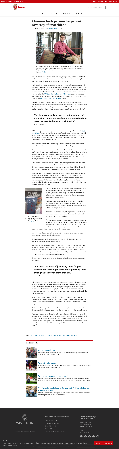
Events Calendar (111, 1)
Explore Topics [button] (42, 14)
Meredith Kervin (53, 28)
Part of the (24, 432)
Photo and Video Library (52, 423)
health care (33, 335)
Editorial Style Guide (51, 426)
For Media (79, 14)
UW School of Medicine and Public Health (57, 94)
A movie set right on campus (49, 350)
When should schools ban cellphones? (53, 376)
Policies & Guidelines (51, 429)
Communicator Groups (52, 420)
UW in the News (68, 14)
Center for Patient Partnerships (50, 98)
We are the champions (47, 363)
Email (81, 430)
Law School (41, 335)
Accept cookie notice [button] (104, 443)
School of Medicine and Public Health (58, 335)
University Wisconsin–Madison (12, 1)
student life (74, 335)
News (21, 7)
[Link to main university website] (24, 420)
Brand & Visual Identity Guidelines (55, 432)
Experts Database (97, 1)
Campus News (55, 14)
